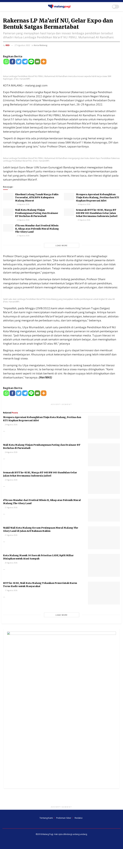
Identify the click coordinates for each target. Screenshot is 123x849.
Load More (61, 245)
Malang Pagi (47, 834)
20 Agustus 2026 (10, 563)
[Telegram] (25, 61)
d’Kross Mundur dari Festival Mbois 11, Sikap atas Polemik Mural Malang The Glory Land (37, 228)
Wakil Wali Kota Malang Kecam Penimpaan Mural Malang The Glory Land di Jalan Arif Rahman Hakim (40, 529)
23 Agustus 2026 (83, 220)
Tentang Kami (46, 817)
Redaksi (78, 817)
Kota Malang (40, 45)
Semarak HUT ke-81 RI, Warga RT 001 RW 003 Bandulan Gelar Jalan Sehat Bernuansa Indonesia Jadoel (96, 213)
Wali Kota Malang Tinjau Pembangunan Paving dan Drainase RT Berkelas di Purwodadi (36, 213)
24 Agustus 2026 (22, 204)
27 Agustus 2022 (22, 45)
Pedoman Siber (63, 817)
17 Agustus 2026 (10, 590)
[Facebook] (12, 61)
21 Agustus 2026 (22, 235)
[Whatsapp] (6, 61)
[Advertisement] (61, 798)
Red (8, 45)
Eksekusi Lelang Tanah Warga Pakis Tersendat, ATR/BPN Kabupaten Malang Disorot (36, 197)
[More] (43, 61)
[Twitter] (18, 61)
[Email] (37, 61)
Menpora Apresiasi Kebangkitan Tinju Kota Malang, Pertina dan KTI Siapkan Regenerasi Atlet (97, 197)
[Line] (31, 61)
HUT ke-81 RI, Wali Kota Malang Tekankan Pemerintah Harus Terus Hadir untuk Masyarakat (40, 585)
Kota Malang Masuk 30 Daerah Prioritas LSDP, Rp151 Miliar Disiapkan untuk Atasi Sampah (38, 557)
